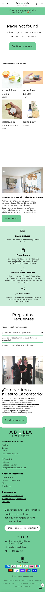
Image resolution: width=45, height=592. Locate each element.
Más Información (14, 420)
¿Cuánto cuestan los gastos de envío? (18, 345)
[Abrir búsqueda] (8, 3)
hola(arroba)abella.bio (18, 547)
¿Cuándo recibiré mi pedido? (14, 327)
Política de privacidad (12, 580)
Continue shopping (22, 46)
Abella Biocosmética (25, 576)
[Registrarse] (37, 528)
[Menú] (3, 4)
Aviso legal (24, 583)
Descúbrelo (11, 218)
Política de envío (36, 583)
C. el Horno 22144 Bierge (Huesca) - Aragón (19, 542)
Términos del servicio (22, 586)
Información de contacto (31, 580)
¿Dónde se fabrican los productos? (17, 332)
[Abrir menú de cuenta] (36, 3)
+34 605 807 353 (15, 551)
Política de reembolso (11, 583)
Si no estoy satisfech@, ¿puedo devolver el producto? (20, 339)
